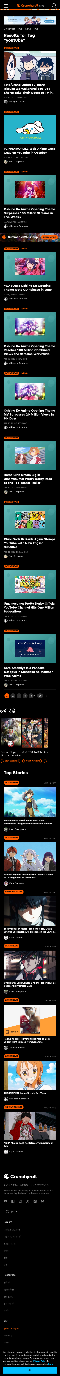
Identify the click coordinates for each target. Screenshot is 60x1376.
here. (50, 1364)
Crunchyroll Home (13, 29)
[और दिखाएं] (6, 6)
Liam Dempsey (17, 829)
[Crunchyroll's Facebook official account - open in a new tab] (13, 1201)
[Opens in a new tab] (30, 20)
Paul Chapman (16, 162)
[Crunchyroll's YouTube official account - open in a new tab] (5, 1201)
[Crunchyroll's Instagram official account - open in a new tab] (20, 1201)
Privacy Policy (40, 1361)
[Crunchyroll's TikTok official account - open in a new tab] (35, 1201)
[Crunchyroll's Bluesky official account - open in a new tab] (42, 1201)
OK (29, 1370)
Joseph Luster (17, 102)
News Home (31, 29)
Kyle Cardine (16, 938)
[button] (12, 1211)
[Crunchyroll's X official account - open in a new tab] (27, 1201)
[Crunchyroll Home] (20, 1179)
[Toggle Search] (54, 6)
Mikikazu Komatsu (18, 226)
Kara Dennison (17, 884)
